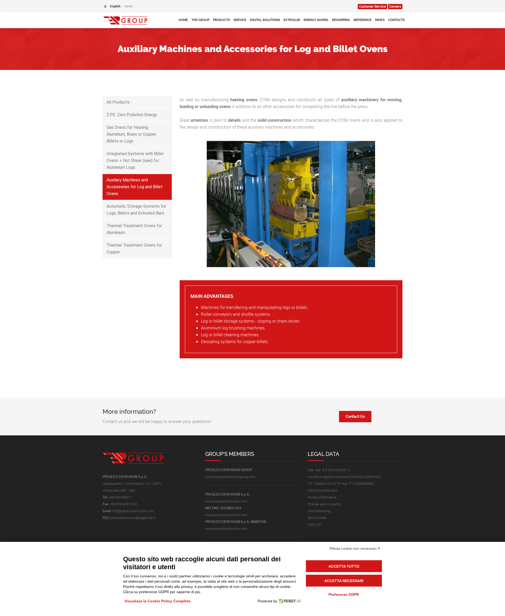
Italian (128, 6)
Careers (395, 6)
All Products (118, 102)
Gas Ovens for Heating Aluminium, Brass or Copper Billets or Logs (131, 134)
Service (240, 20)
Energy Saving (316, 20)
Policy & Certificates (322, 490)
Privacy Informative (322, 497)
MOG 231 (315, 524)
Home (183, 20)
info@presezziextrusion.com (133, 510)
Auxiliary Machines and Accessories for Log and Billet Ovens (135, 186)
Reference (362, 20)
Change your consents (324, 504)
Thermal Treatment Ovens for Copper (134, 248)
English (115, 6)
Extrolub (292, 20)
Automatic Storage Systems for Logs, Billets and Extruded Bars (136, 210)
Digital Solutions (265, 20)
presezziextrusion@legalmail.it (132, 517)
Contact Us (355, 416)
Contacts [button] (396, 20)
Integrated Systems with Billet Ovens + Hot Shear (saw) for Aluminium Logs (135, 160)
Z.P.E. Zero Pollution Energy (132, 114)
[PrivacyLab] (289, 601)
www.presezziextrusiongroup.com (230, 476)
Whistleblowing (319, 510)
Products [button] (221, 20)
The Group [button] (200, 20)
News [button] (380, 20)
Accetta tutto (344, 566)
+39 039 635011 (120, 497)
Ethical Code (317, 517)
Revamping (341, 20)
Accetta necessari (343, 581)
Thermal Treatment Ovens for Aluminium (134, 229)
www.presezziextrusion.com (226, 501)
